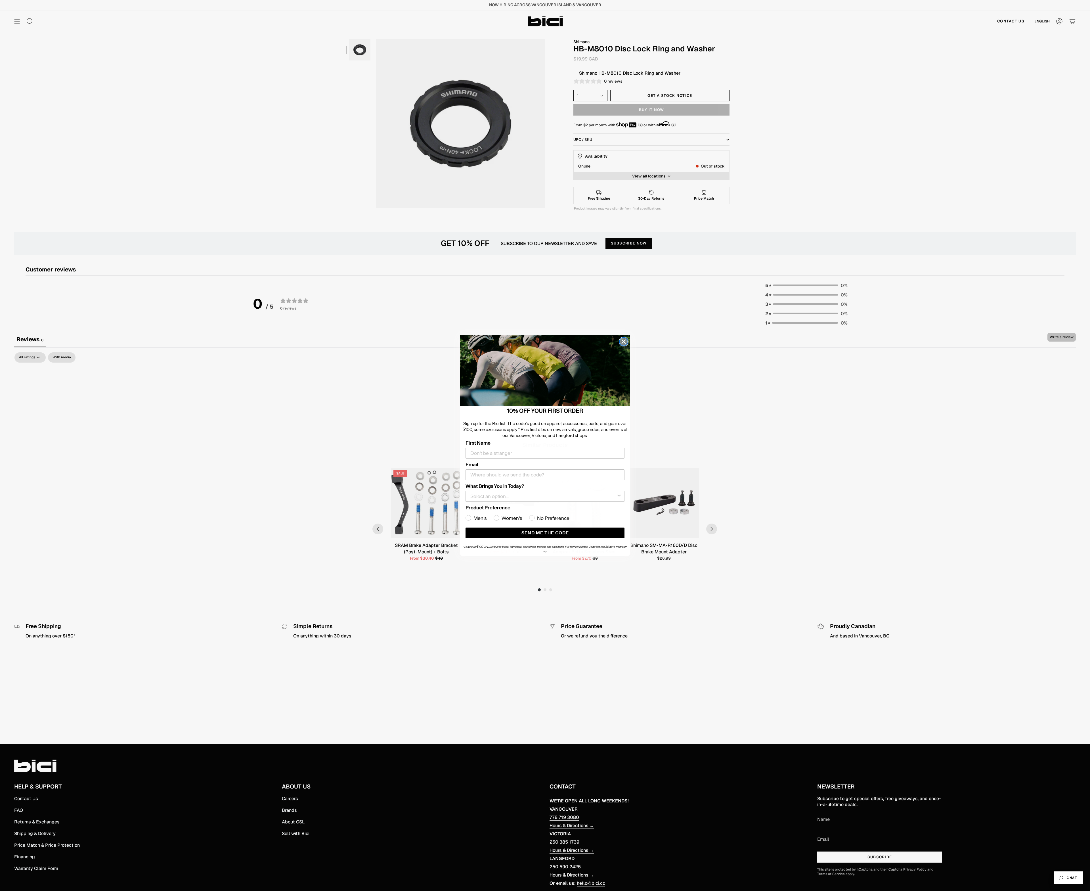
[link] (545, 370)
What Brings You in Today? (495, 486)
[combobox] (543, 496)
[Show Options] (619, 496)
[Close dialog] (623, 341)
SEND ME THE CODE (545, 533)
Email (472, 464)
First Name (478, 442)
